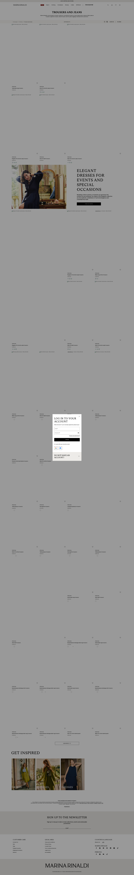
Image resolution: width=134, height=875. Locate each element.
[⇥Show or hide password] (78, 433)
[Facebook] (60, 448)
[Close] (79, 416)
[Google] (56, 448)
